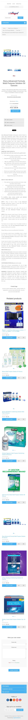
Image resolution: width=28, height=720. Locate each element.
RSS (14, 700)
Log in (13, 3)
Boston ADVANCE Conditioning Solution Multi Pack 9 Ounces (13, 412)
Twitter (11, 700)
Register (9, 3)
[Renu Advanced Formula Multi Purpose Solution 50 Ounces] (10, 70)
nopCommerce (17, 717)
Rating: (14, 660)
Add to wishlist (9, 119)
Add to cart (15, 111)
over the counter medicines (7, 288)
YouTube (17, 700)
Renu (17, 101)
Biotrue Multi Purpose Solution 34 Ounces (12, 371)
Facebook (8, 700)
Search (20, 17)
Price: (12, 107)
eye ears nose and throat (13, 290)
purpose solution (20, 288)
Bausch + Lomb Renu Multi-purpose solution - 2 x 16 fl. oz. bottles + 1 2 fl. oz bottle (13, 330)
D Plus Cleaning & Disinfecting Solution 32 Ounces (12, 578)
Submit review (14, 670)
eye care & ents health (13, 291)
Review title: (14, 642)
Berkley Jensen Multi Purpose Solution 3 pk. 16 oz (13, 620)
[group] (14, 357)
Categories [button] (5, 22)
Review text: (14, 647)
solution (4, 290)
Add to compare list (10, 122)
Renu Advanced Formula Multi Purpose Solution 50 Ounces (13, 537)
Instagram (20, 700)
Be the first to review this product (14, 96)
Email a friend (9, 125)
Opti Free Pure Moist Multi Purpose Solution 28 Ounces (13, 495)
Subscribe (19, 709)
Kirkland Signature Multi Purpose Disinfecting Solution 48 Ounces (13, 454)
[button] (13, 368)
